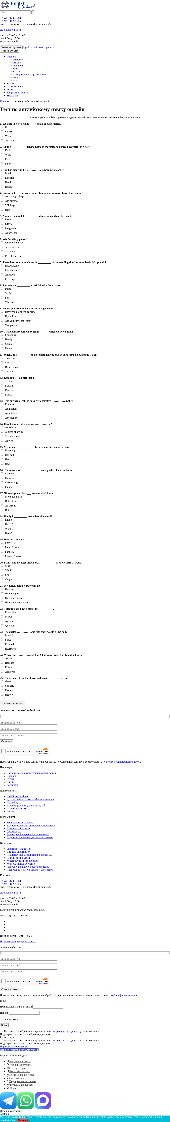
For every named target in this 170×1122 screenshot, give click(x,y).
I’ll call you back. (14, 256)
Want (8, 154)
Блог (16, 80)
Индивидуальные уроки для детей (26, 805)
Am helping (11, 200)
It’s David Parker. (14, 242)
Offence (9, 224)
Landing (9, 473)
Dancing (9, 385)
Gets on (9, 362)
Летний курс (14, 802)
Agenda (9, 621)
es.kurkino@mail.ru (10, 29)
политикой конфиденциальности (121, 761)
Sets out (9, 371)
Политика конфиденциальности (18, 941)
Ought (8, 579)
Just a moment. (13, 247)
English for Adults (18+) (19, 848)
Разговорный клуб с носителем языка (28, 834)
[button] (19, 1049)
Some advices (12, 436)
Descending (11, 482)
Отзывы (17, 71)
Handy (8, 339)
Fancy (8, 163)
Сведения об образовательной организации (31, 773)
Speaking (10, 251)
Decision (9, 177)
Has (7, 459)
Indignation (11, 228)
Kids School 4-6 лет (17, 796)
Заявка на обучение (11, 47)
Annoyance (11, 232)
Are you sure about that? (18, 320)
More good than (13, 496)
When (8, 136)
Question (10, 625)
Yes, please (11, 325)
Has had (9, 454)
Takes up (10, 358)
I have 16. (10, 542)
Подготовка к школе (18, 808)
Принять (22, 1120)
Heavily (9, 694)
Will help (10, 205)
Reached (9, 662)
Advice (9, 440)
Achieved (10, 671)
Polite (8, 288)
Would (8, 570)
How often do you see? (17, 602)
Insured (9, 635)
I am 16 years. (12, 547)
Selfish (8, 293)
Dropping (10, 478)
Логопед (11, 811)
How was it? (11, 589)
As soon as (11, 140)
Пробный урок (15, 86)
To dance (10, 381)
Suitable (9, 343)
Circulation (11, 270)
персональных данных (66, 1031)
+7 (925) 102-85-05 (10, 21)
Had (7, 463)
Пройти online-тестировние (38, 47)
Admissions (11, 408)
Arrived (9, 658)
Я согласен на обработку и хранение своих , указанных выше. (52, 1031)
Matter (8, 616)
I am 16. (9, 551)
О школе (11, 56)
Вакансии (18, 65)
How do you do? (14, 598)
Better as (9, 510)
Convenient (11, 335)
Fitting (8, 348)
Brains (8, 186)
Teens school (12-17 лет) (20, 822)
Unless (8, 131)
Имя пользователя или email (16, 1006)
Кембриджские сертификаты (29, 74)
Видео (16, 77)
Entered (9, 667)
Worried (9, 302)
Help (7, 209)
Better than (11, 501)
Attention (10, 274)
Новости (18, 59)
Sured (8, 639)
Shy (7, 297)
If (6, 127)
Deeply (9, 690)
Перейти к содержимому (14, 1046)
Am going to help (14, 196)
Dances (9, 390)
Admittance (11, 413)
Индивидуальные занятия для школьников (31, 825)
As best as (10, 505)
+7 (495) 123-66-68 (10, 18)
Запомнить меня (12, 1019)
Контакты (12, 95)
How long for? (13, 593)
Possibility (10, 612)
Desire (8, 150)
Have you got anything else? (20, 311)
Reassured (10, 648)
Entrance (9, 404)
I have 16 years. (13, 556)
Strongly (9, 685)
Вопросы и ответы (17, 92)
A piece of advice (14, 431)
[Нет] (29, 1121)
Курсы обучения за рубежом (23, 860)
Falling (8, 487)
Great (8, 681)
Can (7, 574)
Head (8, 182)
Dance (8, 394)
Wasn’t (8, 528)
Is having (10, 450)
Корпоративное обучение (21, 863)
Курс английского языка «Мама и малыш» (30, 799)
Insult (8, 219)
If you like (10, 316)
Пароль (4, 1012)
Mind (8, 173)
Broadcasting (12, 265)
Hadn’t (8, 533)
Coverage (10, 279)
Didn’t (8, 519)
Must (7, 565)
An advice (10, 427)
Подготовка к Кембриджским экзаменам (30, 837)
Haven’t (9, 524)
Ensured (9, 644)
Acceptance (11, 417)
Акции (17, 62)
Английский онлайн (18, 828)
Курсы (10, 83)
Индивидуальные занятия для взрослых (29, 854)
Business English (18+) (19, 851)
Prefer (8, 159)
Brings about (12, 367)
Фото (16, 68)
